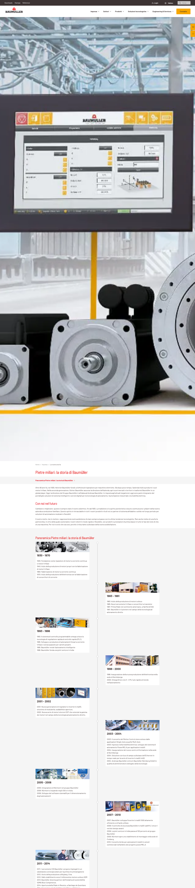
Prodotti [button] (118, 11)
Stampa (17, 3)
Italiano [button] (170, 3)
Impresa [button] (94, 11)
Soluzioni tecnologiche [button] (137, 11)
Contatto (183, 11)
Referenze (26, 3)
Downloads (8, 3)
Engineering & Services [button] (162, 11)
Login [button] (156, 3)
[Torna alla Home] (14, 11)
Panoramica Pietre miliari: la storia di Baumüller (54, 480)
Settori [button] (106, 11)
